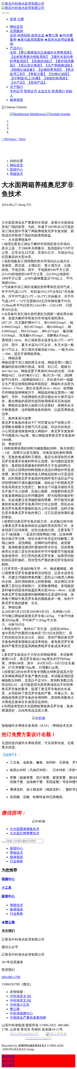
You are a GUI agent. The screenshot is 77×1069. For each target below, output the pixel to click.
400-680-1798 (11, 977)
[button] (9, 139)
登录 (13, 19)
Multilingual (37, 114)
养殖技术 (16, 174)
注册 (20, 19)
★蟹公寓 (8, 922)
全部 (13, 35)
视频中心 (8, 879)
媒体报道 (16, 857)
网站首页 (16, 26)
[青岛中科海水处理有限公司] (38, 6)
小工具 (6, 887)
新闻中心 (16, 169)
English (65, 114)
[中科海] (38, 718)
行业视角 (16, 861)
